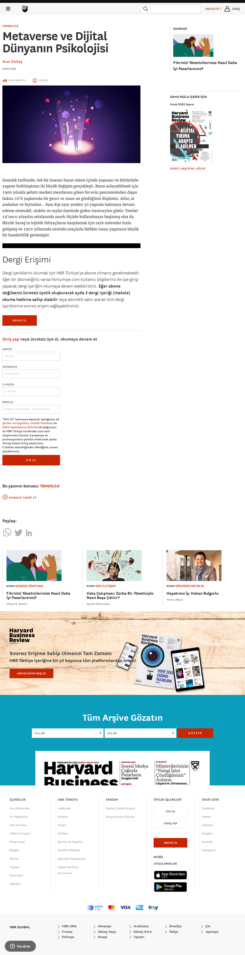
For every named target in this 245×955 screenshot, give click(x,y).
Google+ (207, 833)
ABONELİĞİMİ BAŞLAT (31, 673)
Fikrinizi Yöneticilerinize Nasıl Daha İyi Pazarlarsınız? (38, 595)
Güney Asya (106, 931)
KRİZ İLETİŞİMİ (105, 586)
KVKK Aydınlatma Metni (18, 427)
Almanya (104, 926)
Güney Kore (142, 931)
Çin (207, 926)
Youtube (207, 842)
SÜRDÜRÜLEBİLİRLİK (189, 586)
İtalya (173, 931)
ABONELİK (212, 9)
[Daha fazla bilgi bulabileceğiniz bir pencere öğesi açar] (20, 947)
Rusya (102, 937)
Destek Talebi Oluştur (120, 808)
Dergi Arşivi (17, 842)
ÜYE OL (31, 460)
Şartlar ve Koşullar (70, 842)
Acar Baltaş (12, 61)
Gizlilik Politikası (41, 423)
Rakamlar (16, 875)
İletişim (63, 817)
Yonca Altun (175, 600)
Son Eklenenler (20, 808)
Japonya (211, 931)
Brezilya (175, 926)
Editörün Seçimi (20, 833)
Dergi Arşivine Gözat (188, 169)
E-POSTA (8, 384)
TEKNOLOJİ (10, 26)
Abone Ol (19, 320)
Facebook (208, 808)
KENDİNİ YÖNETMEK (29, 586)
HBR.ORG (69, 926)
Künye (62, 825)
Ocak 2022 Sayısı (182, 104)
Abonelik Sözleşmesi (72, 859)
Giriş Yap (170, 823)
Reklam (63, 833)
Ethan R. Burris (16, 604)
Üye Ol (170, 811)
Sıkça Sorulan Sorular (120, 817)
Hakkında (64, 808)
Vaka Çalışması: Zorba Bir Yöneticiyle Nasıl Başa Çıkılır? (120, 595)
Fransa (66, 931)
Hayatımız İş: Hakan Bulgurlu (192, 593)
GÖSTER (195, 733)
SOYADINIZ (9, 367)
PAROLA (7, 402)
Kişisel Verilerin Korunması (68, 870)
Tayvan (138, 937)
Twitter (206, 817)
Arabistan (141, 926)
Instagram (209, 850)
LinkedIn (207, 825)
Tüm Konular (18, 825)
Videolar (15, 884)
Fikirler (14, 859)
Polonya (67, 937)
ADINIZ (7, 349)
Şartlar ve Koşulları (15, 423)
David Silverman (98, 604)
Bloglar (14, 850)
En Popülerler (19, 817)
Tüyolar (15, 867)
